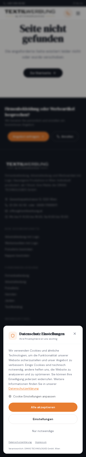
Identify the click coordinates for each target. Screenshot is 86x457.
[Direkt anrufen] (68, 13)
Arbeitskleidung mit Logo (22, 237)
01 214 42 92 (18, 205)
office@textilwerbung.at (26, 211)
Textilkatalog (13, 307)
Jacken (9, 300)
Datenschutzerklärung (24, 388)
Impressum (41, 442)
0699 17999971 (47, 205)
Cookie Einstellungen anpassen (34, 396)
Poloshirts (12, 288)
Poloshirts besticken (19, 249)
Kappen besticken (17, 255)
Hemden (10, 294)
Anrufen (67, 136)
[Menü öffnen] (78, 13)
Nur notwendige (43, 431)
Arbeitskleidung (15, 282)
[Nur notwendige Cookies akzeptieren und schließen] (74, 333)
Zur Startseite (40, 73)
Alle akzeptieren (43, 407)
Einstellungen (43, 419)
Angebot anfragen (26, 136)
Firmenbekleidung (17, 275)
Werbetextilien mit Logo (21, 243)
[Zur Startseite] (29, 13)
